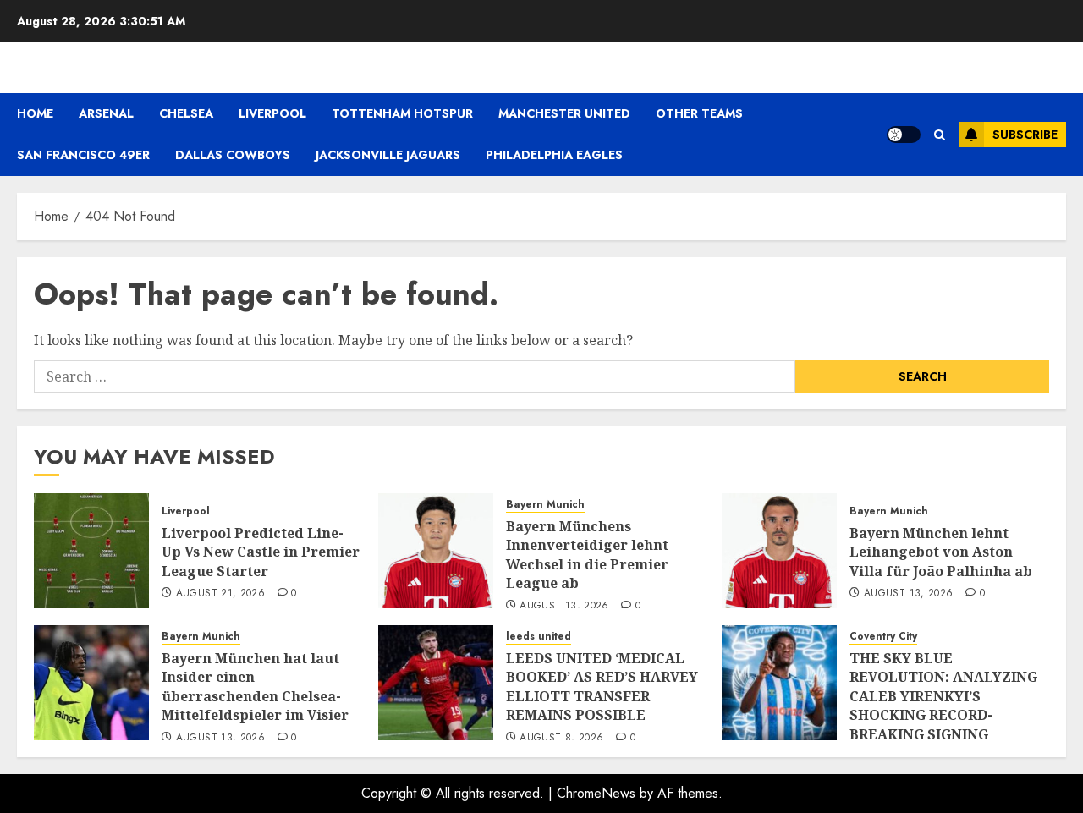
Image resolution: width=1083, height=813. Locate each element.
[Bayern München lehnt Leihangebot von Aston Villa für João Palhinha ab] (779, 550)
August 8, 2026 (561, 738)
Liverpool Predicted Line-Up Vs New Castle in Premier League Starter (261, 552)
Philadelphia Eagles (554, 154)
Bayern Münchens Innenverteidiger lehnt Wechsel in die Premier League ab (587, 554)
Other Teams (699, 113)
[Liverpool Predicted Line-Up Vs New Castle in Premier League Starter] (91, 550)
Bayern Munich (545, 504)
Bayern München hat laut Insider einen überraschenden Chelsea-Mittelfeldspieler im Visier (255, 686)
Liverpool (272, 113)
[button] (939, 134)
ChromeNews (596, 793)
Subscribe (1025, 134)
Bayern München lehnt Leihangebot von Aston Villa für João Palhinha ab (940, 552)
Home (35, 113)
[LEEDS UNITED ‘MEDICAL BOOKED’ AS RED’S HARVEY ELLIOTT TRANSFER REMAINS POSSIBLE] (435, 682)
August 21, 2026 (220, 594)
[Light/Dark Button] (904, 134)
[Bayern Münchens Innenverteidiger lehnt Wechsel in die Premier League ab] (435, 550)
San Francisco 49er (83, 154)
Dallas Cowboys (232, 154)
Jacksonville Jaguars (388, 154)
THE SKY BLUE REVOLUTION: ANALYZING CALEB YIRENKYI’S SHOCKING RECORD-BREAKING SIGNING (943, 696)
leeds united (538, 636)
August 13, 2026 (564, 606)
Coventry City (883, 636)
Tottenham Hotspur (402, 113)
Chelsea (186, 113)
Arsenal (106, 113)
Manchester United (564, 113)
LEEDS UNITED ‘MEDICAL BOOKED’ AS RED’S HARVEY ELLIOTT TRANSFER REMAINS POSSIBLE (602, 686)
